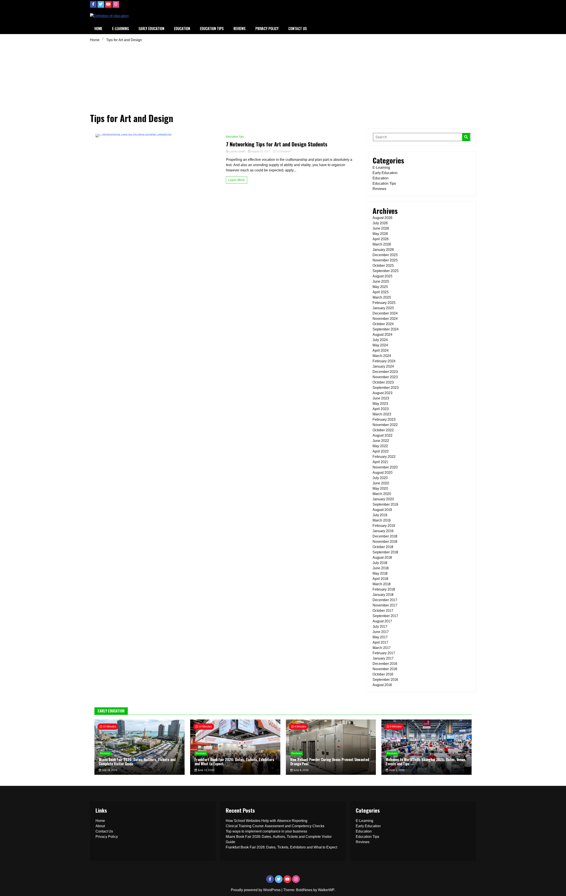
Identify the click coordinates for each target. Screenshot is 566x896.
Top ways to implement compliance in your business (266, 831)
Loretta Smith (237, 151)
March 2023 (382, 414)
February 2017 (384, 653)
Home (98, 28)
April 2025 (381, 292)
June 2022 (381, 440)
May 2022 (380, 446)
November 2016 (385, 669)
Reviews (239, 28)
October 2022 (383, 430)
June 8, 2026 (300, 770)
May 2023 (380, 403)
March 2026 (382, 244)
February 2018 (384, 589)
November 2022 (385, 425)
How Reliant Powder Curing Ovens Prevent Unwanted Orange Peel (329, 761)
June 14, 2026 (205, 770)
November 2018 (385, 541)
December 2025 (385, 255)
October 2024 (383, 324)
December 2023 (385, 371)
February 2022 (384, 456)
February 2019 (384, 525)
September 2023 (386, 387)
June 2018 (380, 568)
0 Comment (283, 151)
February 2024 (384, 361)
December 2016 (385, 663)
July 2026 (380, 223)
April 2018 (380, 579)
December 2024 (385, 313)
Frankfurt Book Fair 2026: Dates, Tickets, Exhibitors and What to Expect (234, 761)
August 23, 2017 (260, 151)
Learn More (236, 180)
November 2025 (385, 260)
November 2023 (385, 377)
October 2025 (383, 265)
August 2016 (382, 685)
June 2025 (381, 281)
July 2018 (380, 563)
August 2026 (382, 218)
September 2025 (386, 271)
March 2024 (382, 356)
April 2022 (381, 451)
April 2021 (380, 462)
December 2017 (385, 600)
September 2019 (385, 504)
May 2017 (380, 637)
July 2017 (380, 626)
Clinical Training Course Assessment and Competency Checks (275, 826)
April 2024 (381, 350)
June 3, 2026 (396, 770)
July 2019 (380, 515)
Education (182, 28)
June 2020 (381, 483)
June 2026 (381, 228)
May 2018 (380, 573)
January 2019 (383, 531)
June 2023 (381, 398)
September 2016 (385, 679)
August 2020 (382, 472)
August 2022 (382, 435)
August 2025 (382, 276)
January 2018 (383, 594)
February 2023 (384, 419)
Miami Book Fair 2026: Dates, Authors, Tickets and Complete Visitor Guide (137, 761)
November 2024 (385, 318)
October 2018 (383, 547)
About (100, 826)
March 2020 (382, 494)
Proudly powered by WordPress (256, 890)
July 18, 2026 (109, 770)
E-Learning (120, 28)
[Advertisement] (283, 77)
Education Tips (212, 28)
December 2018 (385, 536)
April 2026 (380, 239)
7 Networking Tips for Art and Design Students (276, 144)
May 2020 (380, 488)
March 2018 (381, 584)
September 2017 (385, 616)
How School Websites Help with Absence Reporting (266, 820)
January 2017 (383, 658)
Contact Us (297, 28)
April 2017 (380, 642)
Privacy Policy (267, 28)
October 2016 (383, 674)
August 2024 (382, 334)
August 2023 (382, 393)
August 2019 (382, 510)
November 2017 (385, 605)
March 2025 (382, 297)
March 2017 (382, 648)
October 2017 (383, 610)
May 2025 (380, 287)
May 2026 (380, 233)
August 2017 (382, 621)
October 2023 (383, 382)
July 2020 (380, 478)
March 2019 (381, 520)
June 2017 (381, 632)
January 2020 (383, 499)
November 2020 (385, 467)
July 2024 (380, 340)
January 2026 (383, 249)
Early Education (151, 28)
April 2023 (381, 409)
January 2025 (383, 308)
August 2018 (382, 557)
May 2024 (380, 345)
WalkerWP (326, 890)
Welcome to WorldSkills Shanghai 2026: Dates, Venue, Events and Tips (426, 761)
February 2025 (384, 302)
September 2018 (385, 552)
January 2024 (383, 366)
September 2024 (386, 329)
